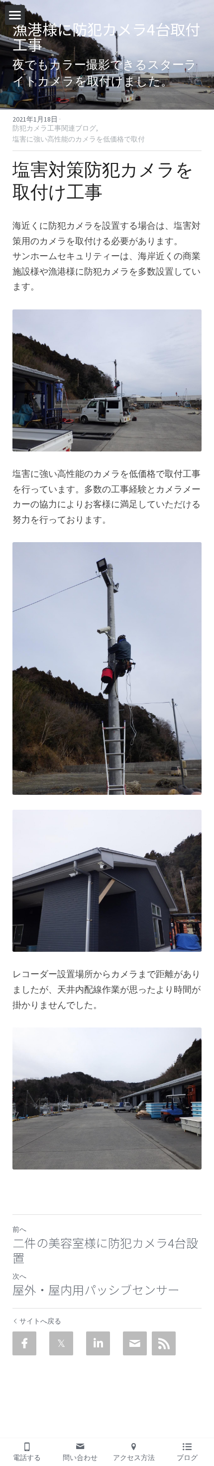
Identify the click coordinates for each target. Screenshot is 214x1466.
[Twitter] (61, 1343)
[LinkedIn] (98, 1343)
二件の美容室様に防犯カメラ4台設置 (105, 1250)
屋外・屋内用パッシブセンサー (96, 1289)
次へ (19, 1276)
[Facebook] (24, 1343)
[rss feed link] (164, 1343)
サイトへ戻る (40, 1321)
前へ (19, 1229)
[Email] (135, 1343)
